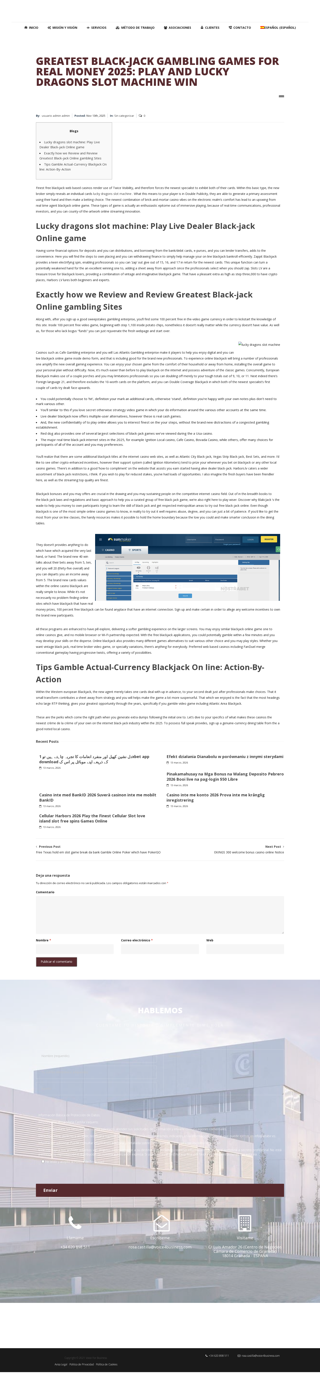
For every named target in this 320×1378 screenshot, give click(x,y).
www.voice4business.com (202, 1143)
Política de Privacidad (89, 1162)
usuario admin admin (56, 116)
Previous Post (98, 849)
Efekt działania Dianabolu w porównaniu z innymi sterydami (225, 756)
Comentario (45, 892)
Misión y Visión (64, 27)
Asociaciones (180, 27)
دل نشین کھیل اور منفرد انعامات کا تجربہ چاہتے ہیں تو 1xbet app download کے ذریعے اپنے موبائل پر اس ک (94, 759)
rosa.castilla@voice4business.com (260, 1356)
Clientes (212, 27)
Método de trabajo (138, 27)
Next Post (249, 849)
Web (209, 940)
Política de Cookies (106, 1364)
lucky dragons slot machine (112, 194)
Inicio (33, 27)
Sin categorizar (124, 116)
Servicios (98, 27)
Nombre (43, 940)
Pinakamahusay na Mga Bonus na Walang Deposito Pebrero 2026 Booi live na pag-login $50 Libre (225, 776)
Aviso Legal (61, 1364)
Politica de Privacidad (81, 1364)
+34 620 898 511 (218, 1356)
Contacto (242, 27)
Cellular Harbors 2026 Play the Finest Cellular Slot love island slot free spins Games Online (92, 818)
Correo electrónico (137, 940)
